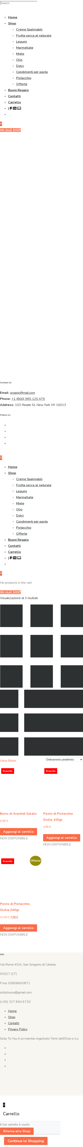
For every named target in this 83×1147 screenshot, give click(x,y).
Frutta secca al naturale (33, 35)
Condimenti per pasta (32, 72)
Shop (12, 23)
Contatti (14, 96)
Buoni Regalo (18, 90)
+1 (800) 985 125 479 (28, 399)
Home (12, 17)
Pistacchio (23, 78)
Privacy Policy (17, 1029)
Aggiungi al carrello (18, 831)
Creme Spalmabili (29, 29)
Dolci (20, 66)
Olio (19, 60)
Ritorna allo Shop (16, 1131)
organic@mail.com (22, 393)
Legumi (21, 41)
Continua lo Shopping (26, 1141)
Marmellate (24, 48)
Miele (20, 54)
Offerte (21, 84)
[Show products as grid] (41, 686)
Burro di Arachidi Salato (18, 813)
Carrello (14, 102)
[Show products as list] (41, 754)
